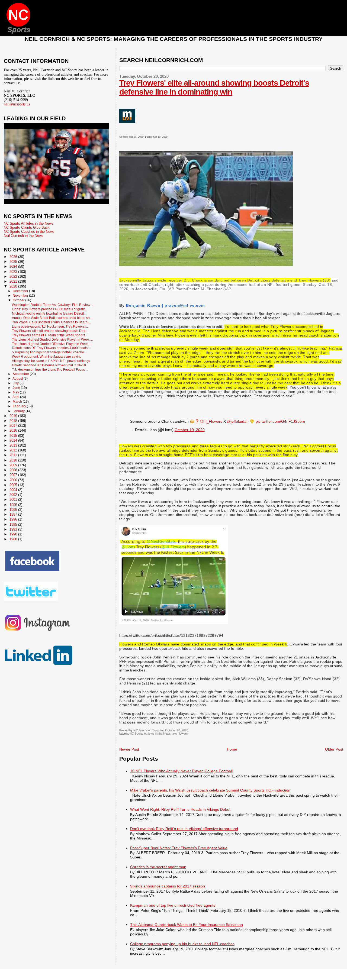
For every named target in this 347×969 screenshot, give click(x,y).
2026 (13, 257)
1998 (13, 510)
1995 (13, 524)
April (16, 397)
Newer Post (129, 749)
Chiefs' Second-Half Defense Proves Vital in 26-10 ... (50, 365)
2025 (13, 262)
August (18, 378)
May (16, 392)
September (21, 374)
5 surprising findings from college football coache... (49, 352)
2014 (13, 440)
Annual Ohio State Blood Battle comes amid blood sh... (52, 317)
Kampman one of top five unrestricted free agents (172, 905)
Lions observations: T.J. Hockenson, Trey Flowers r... (50, 326)
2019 (13, 416)
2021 (13, 281)
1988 (13, 539)
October (19, 300)
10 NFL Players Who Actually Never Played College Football (181, 771)
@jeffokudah (238, 421)
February (20, 406)
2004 (13, 490)
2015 (13, 436)
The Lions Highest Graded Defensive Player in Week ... (52, 339)
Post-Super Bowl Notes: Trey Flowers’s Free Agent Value (178, 848)
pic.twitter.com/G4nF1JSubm (280, 421)
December (21, 291)
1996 (13, 519)
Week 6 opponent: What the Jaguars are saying (47, 356)
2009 (13, 465)
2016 (13, 430)
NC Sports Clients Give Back (27, 227)
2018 (13, 421)
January (19, 411)
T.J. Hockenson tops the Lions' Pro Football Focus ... (50, 369)
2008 (13, 470)
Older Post (334, 749)
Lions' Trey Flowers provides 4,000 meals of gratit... (49, 309)
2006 (13, 480)
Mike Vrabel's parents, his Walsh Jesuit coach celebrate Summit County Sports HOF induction (210, 790)
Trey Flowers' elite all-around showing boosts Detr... (50, 330)
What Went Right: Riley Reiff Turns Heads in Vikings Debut (180, 809)
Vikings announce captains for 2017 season (167, 886)
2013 (13, 445)
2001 (13, 500)
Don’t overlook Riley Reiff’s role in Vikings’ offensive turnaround (184, 828)
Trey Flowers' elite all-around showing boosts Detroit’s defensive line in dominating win (214, 87)
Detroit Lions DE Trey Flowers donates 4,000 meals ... (51, 348)
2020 (13, 286)
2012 (13, 450)
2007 (13, 475)
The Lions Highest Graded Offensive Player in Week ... (52, 343)
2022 (13, 276)
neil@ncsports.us (17, 104)
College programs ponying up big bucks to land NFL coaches (182, 944)
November (21, 296)
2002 (13, 495)
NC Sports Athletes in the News (150, 733)
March (18, 401)
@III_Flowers (211, 421)
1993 (13, 529)
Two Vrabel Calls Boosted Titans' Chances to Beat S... (51, 322)
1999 (13, 505)
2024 (13, 266)
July (16, 383)
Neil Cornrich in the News (23, 236)
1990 (13, 534)
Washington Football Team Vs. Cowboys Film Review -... (53, 304)
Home (232, 749)
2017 (13, 426)
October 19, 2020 (190, 430)
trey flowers (180, 733)
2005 (13, 485)
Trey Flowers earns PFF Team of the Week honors (48, 335)
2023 (13, 272)
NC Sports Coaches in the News (29, 232)
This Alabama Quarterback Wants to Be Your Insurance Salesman (186, 924)
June (17, 388)
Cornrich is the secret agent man (158, 867)
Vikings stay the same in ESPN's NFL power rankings (51, 361)
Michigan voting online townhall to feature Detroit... (49, 313)
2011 (13, 455)
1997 (13, 514)
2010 (13, 460)
